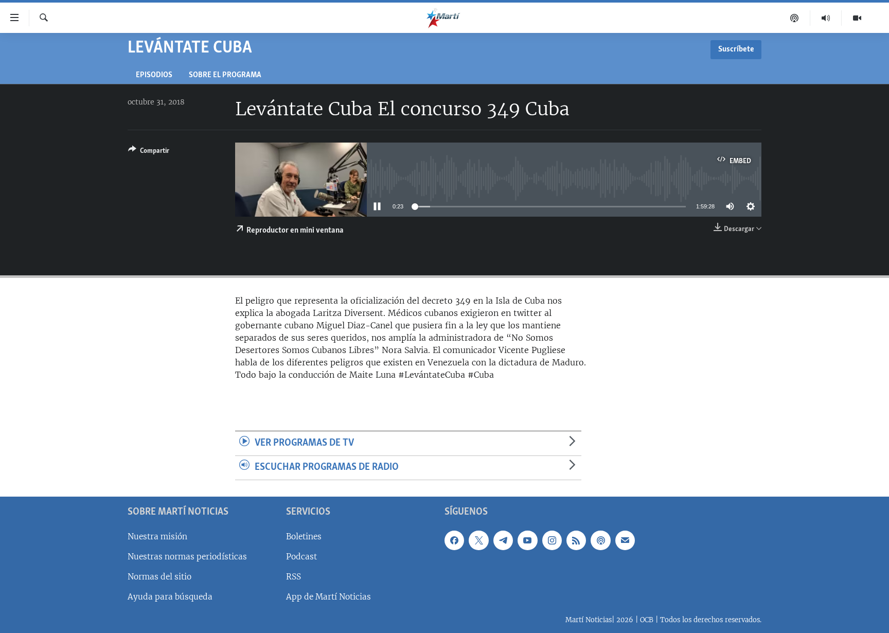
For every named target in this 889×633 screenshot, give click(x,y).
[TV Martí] (857, 18)
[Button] (148, 152)
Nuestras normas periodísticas (187, 556)
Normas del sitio (159, 576)
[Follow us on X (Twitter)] (478, 540)
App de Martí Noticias (328, 597)
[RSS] (576, 540)
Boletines (304, 536)
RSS (293, 576)
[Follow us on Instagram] (552, 540)
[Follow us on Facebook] (454, 540)
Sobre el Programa (225, 75)
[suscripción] (625, 540)
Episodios (154, 75)
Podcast (301, 556)
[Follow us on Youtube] (527, 540)
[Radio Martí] (826, 18)
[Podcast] (794, 18)
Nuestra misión (157, 536)
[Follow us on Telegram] (503, 540)
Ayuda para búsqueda (170, 597)
